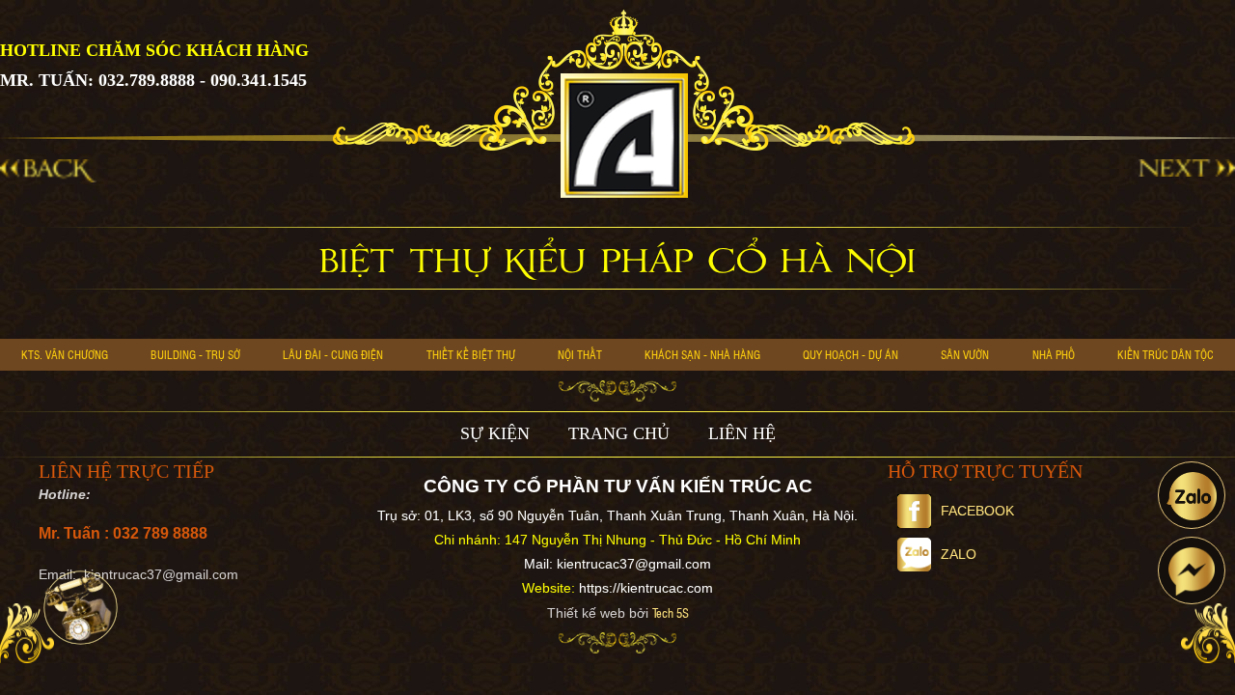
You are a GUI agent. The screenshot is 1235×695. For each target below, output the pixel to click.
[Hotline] (80, 607)
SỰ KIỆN (495, 433)
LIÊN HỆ (742, 433)
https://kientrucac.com (646, 588)
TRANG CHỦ (619, 433)
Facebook (977, 510)
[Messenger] (1191, 570)
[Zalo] (1191, 495)
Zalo (958, 554)
